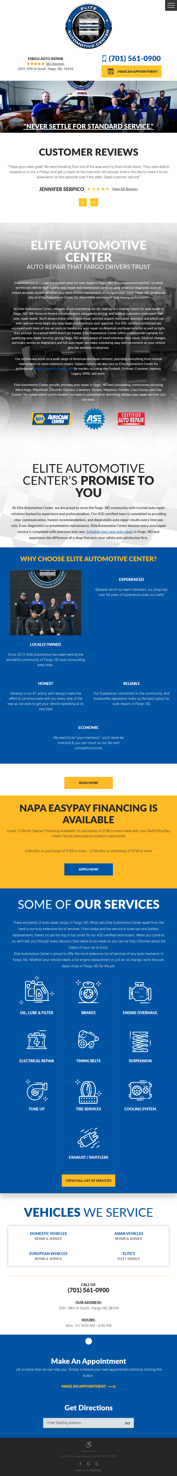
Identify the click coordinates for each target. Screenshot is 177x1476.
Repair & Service (48, 1236)
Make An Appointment (138, 71)
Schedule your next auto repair (109, 531)
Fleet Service (128, 1256)
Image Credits (88, 1450)
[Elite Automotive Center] (88, 26)
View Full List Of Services (88, 1180)
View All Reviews (117, 184)
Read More (88, 782)
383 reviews (55, 63)
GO (127, 1423)
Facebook (80, 1464)
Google (88, 1464)
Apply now (88, 869)
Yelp (97, 1464)
